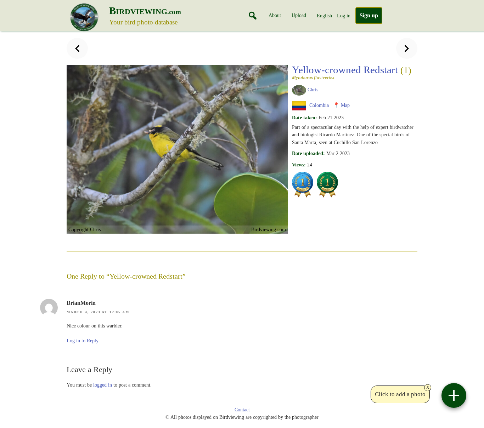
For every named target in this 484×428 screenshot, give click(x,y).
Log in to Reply (83, 340)
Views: (299, 164)
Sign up (369, 15)
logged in (102, 385)
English (324, 15)
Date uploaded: (308, 153)
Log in (343, 15)
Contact (242, 409)
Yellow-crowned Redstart (351, 72)
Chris (313, 89)
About (275, 15)
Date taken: (304, 117)
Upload (299, 15)
